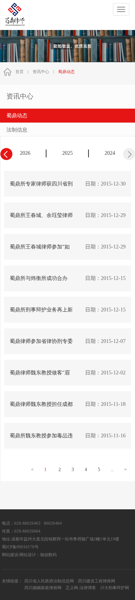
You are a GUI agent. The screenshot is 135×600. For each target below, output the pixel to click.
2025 (67, 153)
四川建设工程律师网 (96, 581)
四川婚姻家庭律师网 (43, 588)
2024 (110, 153)
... (112, 469)
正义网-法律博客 (81, 588)
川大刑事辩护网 (114, 588)
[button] (129, 154)
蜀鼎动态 (16, 115)
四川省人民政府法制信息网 (49, 581)
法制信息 (16, 130)
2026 (25, 153)
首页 (19, 72)
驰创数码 (48, 555)
